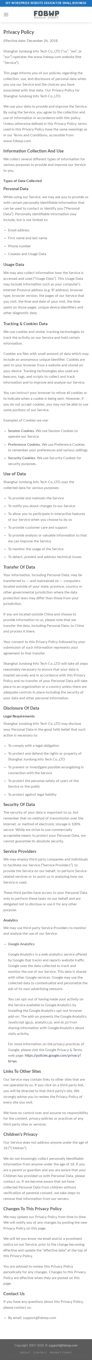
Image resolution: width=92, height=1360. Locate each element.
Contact (40, 1352)
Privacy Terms (61, 1352)
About (25, 1352)
